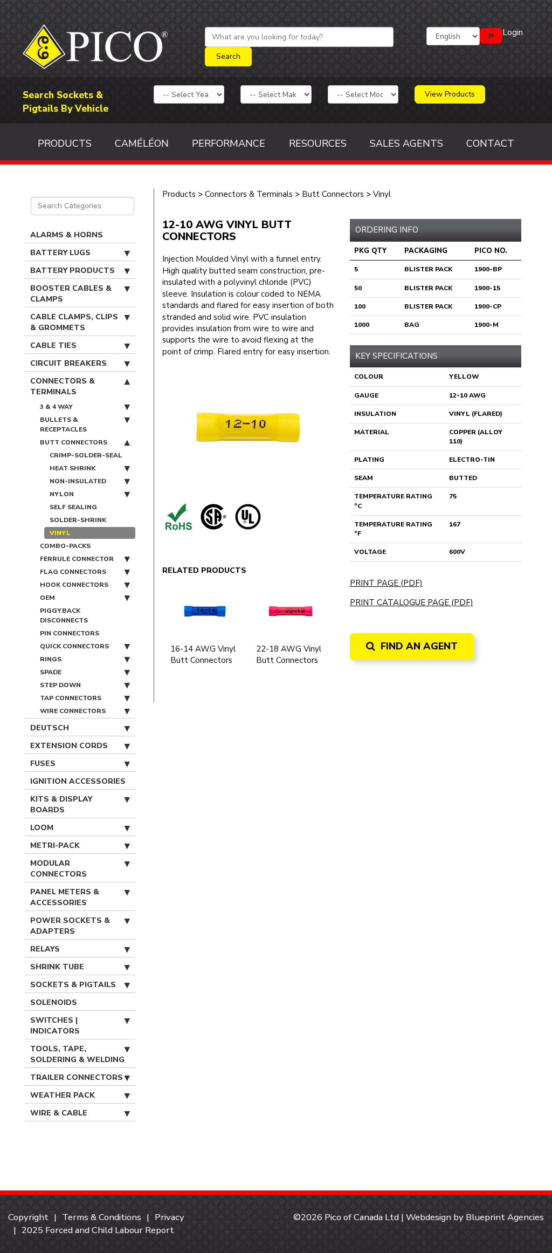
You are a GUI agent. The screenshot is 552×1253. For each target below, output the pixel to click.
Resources (318, 143)
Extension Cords (69, 746)
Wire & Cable (58, 1113)
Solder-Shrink (78, 520)
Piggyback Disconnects (64, 615)
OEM (47, 597)
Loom (41, 828)
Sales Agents (406, 143)
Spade (50, 672)
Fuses (43, 763)
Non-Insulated (78, 481)
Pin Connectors (69, 633)
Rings (50, 659)
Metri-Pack (55, 845)
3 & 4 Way (56, 406)
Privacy (169, 1217)
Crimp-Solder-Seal (86, 455)
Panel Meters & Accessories (64, 897)
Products (65, 143)
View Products (450, 94)
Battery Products (72, 270)
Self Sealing (73, 507)
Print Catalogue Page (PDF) (411, 602)
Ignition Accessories (78, 781)
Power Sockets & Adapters (70, 925)
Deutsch (49, 728)
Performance (228, 143)
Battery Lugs (60, 253)
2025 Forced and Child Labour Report (98, 1230)
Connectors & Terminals (62, 386)
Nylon (62, 494)
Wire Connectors (73, 711)
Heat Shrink (72, 468)
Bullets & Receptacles (63, 424)
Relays (45, 949)
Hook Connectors (74, 584)
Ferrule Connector (77, 558)
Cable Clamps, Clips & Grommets (74, 322)
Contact (490, 143)
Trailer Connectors (76, 1077)
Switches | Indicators (55, 1025)
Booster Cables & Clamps (71, 293)
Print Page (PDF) (386, 583)
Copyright (28, 1217)
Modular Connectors (58, 868)
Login (512, 32)
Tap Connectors (70, 698)
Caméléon (142, 143)
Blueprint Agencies (505, 1217)
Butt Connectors (73, 442)
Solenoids (53, 1002)
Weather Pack (62, 1095)
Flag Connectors (73, 571)
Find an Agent (418, 646)
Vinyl (60, 533)
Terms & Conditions (101, 1217)
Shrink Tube (57, 967)
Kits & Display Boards (61, 804)
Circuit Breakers (68, 363)
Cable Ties (53, 345)
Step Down (60, 685)
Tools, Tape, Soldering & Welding (77, 1054)
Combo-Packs (65, 546)
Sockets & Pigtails (73, 985)
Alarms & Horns (66, 235)
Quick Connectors (74, 646)
